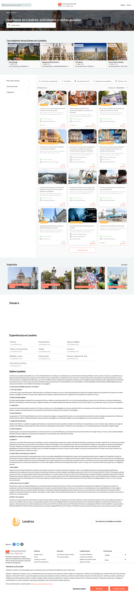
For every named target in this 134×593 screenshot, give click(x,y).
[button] (48, 81)
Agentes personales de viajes (88, 559)
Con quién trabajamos (86, 554)
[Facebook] (14, 544)
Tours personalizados (63, 557)
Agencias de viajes (85, 562)
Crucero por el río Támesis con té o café (112, 226)
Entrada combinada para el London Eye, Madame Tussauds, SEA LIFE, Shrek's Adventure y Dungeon (52, 189)
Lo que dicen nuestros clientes (65, 554)
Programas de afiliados (86, 557)
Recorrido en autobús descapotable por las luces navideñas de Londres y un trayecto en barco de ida (112, 149)
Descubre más (82, 250)
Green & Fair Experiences (41, 562)
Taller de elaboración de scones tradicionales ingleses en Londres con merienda (81, 110)
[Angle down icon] (24, 80)
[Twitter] (18, 544)
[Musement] (67, 5)
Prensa (36, 557)
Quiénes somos (38, 554)
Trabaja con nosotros (40, 559)
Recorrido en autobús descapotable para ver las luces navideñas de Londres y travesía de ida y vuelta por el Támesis (82, 149)
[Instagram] (22, 544)
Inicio (8, 12)
